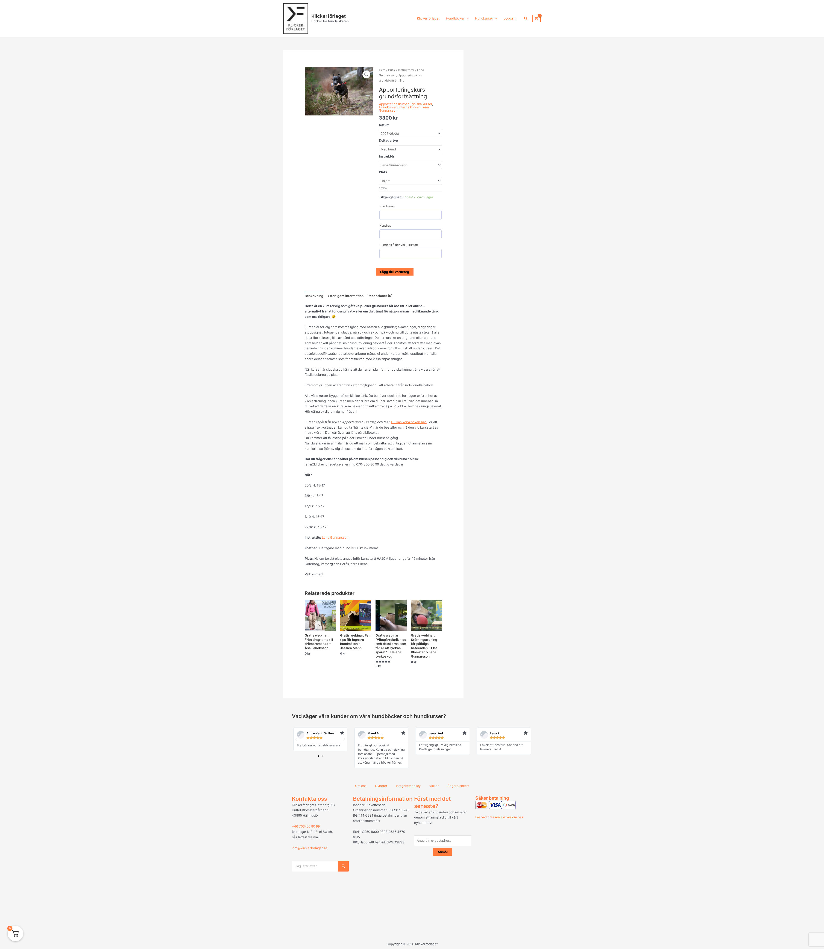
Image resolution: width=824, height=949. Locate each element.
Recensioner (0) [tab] (380, 296)
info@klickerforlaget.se (309, 848)
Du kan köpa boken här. (409, 422)
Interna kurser (409, 107)
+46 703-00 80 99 (306, 826)
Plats (383, 172)
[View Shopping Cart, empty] (536, 19)
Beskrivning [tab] (314, 296)
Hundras (385, 225)
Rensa (383, 188)
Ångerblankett (458, 786)
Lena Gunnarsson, (336, 537)
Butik (391, 70)
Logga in (510, 18)
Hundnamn (387, 206)
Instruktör (386, 156)
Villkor (434, 786)
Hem (382, 70)
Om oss (361, 786)
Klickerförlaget (328, 16)
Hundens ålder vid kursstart (398, 245)
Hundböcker (455, 18)
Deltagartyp (388, 140)
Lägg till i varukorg (394, 272)
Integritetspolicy (408, 786)
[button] (467, 18)
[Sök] (343, 866)
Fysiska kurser (421, 104)
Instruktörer (406, 70)
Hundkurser (484, 18)
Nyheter (381, 786)
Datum (384, 125)
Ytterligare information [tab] (345, 296)
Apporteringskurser (394, 104)
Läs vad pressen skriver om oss (499, 817)
